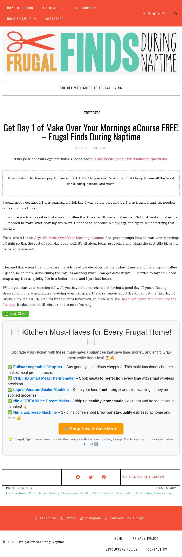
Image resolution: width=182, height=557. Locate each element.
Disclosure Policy (122, 549)
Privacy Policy (145, 538)
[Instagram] (154, 13)
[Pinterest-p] (159, 13)
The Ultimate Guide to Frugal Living (91, 87)
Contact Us (157, 549)
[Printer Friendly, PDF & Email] (15, 316)
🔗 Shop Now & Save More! (91, 428)
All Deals (51, 7)
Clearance (55, 18)
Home (118, 538)
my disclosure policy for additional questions (128, 159)
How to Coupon (20, 7)
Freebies (92, 112)
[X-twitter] (149, 13)
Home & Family (19, 18)
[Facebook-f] (144, 13)
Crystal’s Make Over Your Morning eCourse (69, 238)
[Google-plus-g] (164, 13)
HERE (84, 178)
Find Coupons (85, 7)
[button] (175, 13)
